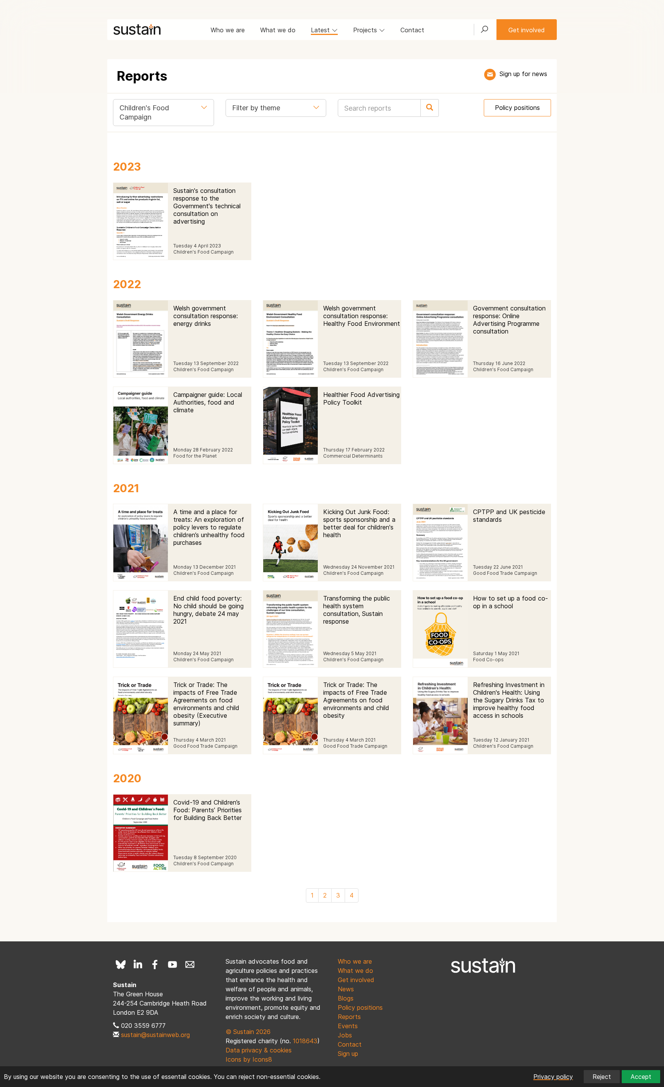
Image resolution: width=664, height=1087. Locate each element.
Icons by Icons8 (249, 1059)
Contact (412, 30)
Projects (366, 30)
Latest (321, 30)
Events (348, 1026)
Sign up (348, 1053)
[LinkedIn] (138, 964)
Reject (602, 1076)
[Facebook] (155, 964)
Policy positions (517, 107)
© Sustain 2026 (248, 1032)
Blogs (346, 998)
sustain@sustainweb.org (155, 1035)
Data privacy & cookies (259, 1050)
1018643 (305, 1041)
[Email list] (190, 964)
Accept (641, 1076)
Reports (349, 1017)
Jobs (345, 1035)
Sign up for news (523, 74)
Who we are (228, 30)
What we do (277, 30)
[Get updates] (490, 74)
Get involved (526, 30)
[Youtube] (172, 964)
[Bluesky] (120, 964)
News (346, 989)
